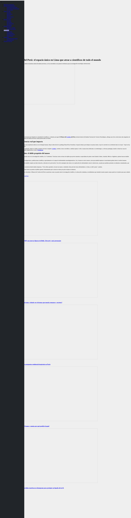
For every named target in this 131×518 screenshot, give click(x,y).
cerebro (54, 148)
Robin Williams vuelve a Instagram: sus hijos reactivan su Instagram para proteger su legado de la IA (32, 488)
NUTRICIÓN (10, 23)
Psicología (9, 25)
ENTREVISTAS (8, 41)
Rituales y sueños (11, 27)
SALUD (9, 21)
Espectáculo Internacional (13, 8)
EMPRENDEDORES (12, 38)
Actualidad (6, 30)
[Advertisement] (65, 124)
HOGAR (9, 18)
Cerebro (68, 137)
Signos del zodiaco (11, 29)
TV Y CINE (10, 10)
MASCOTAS (10, 16)
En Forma (9, 22)
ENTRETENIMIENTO (9, 6)
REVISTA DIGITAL (9, 4)
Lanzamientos (10, 33)
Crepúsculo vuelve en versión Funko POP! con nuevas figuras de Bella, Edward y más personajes (31, 241)
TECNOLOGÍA (11, 34)
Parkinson (40, 150)
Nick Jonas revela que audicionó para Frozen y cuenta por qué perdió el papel (25, 426)
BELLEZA (9, 14)
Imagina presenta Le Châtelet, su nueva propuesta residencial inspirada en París (25, 364)
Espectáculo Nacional (12, 7)
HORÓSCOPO (7, 26)
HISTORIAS (10, 36)
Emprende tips (10, 40)
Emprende (6, 37)
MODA (9, 15)
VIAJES (9, 12)
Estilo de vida (7, 11)
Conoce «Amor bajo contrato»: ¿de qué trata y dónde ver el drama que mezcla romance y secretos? (31, 302)
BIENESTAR (7, 19)
